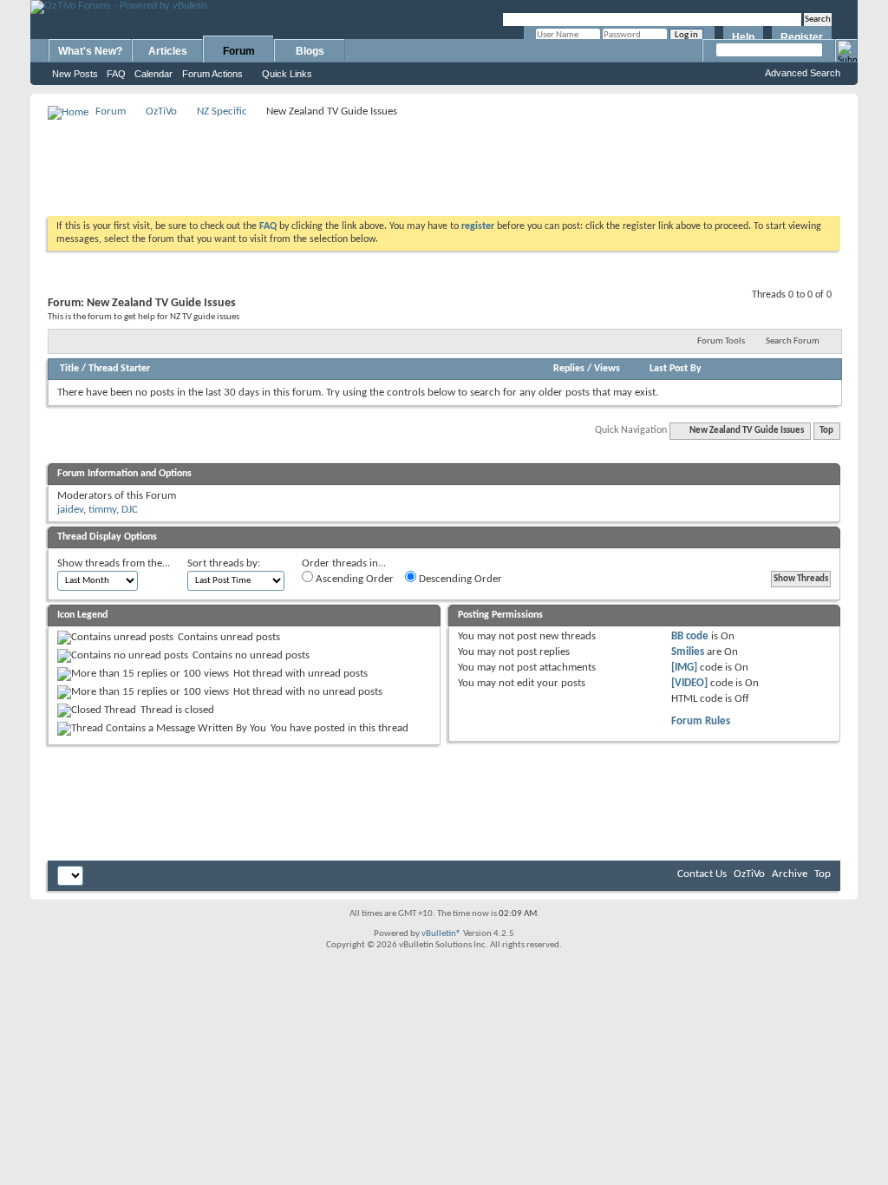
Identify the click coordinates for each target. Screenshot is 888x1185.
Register (801, 37)
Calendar (153, 74)
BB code (689, 636)
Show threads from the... (113, 563)
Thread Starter (119, 368)
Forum (239, 51)
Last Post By (676, 368)
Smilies (687, 652)
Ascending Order (353, 579)
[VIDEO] (689, 683)
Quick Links (287, 74)
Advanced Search (802, 73)
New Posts (75, 74)
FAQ (116, 74)
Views (607, 368)
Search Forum (792, 341)
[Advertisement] (444, 161)
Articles (167, 51)
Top (826, 430)
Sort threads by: (223, 563)
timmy (102, 509)
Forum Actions (212, 74)
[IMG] (684, 667)
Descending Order (459, 579)
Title (69, 368)
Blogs (310, 51)
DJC (129, 509)
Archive (789, 874)
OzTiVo (161, 111)
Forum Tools (721, 341)
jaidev (70, 509)
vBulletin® (441, 934)
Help (743, 37)
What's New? (90, 51)
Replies (568, 368)
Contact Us (702, 874)
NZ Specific (222, 111)
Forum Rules (700, 721)
